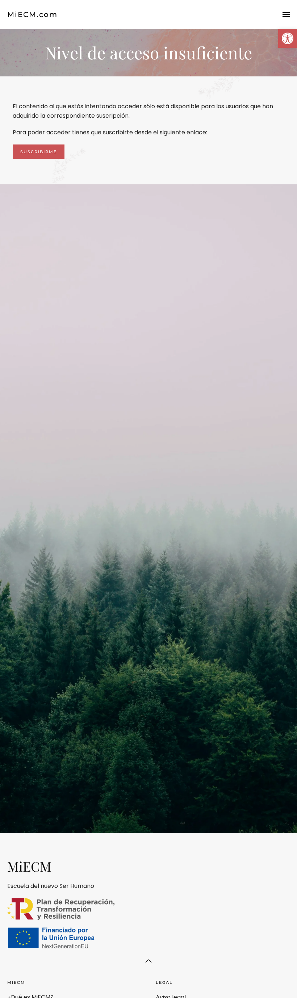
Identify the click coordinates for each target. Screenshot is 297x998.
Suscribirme (38, 151)
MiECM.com (32, 14)
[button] (287, 38)
